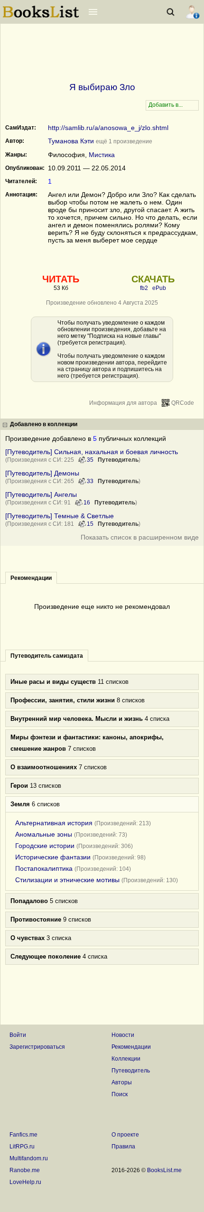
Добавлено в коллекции (43, 424)
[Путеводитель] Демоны (42, 473)
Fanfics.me (23, 1134)
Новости (122, 1035)
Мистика (102, 154)
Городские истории (44, 845)
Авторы (121, 1082)
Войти (17, 1035)
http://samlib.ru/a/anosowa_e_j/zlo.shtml (108, 127)
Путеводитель (118, 460)
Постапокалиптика (44, 868)
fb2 (144, 288)
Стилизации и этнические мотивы (67, 880)
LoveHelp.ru (25, 1182)
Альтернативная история (54, 823)
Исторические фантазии (53, 857)
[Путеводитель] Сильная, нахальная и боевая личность (91, 452)
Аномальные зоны (43, 834)
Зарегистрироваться (37, 1047)
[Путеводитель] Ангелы (41, 494)
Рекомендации (131, 1047)
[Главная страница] (41, 16)
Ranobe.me (24, 1170)
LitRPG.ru (22, 1146)
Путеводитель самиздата (46, 656)
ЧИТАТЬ (60, 279)
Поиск (119, 1094)
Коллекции (125, 1058)
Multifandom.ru (28, 1158)
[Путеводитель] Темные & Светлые (59, 516)
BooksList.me (164, 1170)
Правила (123, 1146)
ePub (159, 288)
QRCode (182, 403)
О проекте (125, 1134)
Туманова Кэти (71, 141)
